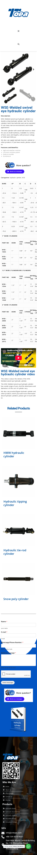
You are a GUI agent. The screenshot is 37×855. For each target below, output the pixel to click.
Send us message (8, 653)
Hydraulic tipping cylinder (15, 503)
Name (4, 622)
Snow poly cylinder (16, 599)
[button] (18, 31)
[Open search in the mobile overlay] (19, 44)
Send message (8, 682)
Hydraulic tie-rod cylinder (14, 552)
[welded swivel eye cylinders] (18, 69)
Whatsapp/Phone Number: (12, 642)
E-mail (4, 632)
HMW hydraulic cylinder (13, 454)
